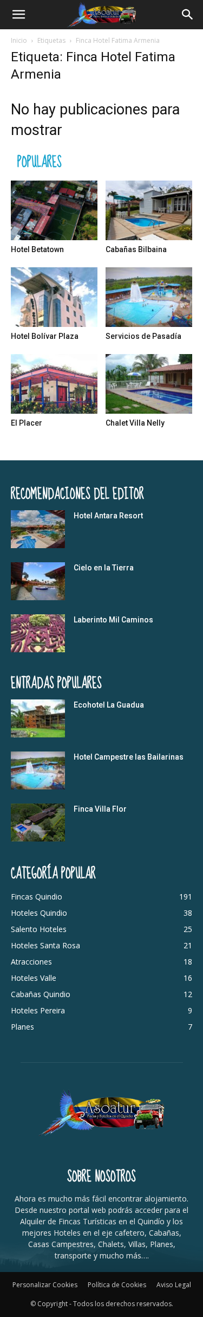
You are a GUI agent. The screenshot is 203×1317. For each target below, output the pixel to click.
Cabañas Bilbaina (136, 249)
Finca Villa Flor (100, 809)
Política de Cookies (117, 1284)
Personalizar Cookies (44, 1284)
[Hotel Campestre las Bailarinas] (38, 770)
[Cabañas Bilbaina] (149, 210)
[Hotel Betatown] (54, 210)
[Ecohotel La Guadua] (38, 718)
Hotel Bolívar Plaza (44, 336)
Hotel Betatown (37, 249)
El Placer (26, 423)
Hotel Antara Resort (108, 515)
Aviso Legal (173, 1284)
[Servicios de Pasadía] (149, 297)
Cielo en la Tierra (104, 567)
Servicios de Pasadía (143, 336)
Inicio (19, 40)
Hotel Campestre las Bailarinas (129, 757)
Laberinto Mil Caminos (113, 619)
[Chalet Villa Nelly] (149, 384)
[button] (18, 14)
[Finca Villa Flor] (38, 822)
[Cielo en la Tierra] (38, 581)
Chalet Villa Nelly (135, 423)
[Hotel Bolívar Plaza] (54, 297)
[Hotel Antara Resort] (38, 529)
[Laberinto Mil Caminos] (38, 633)
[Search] (188, 14)
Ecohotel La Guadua (109, 705)
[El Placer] (54, 384)
